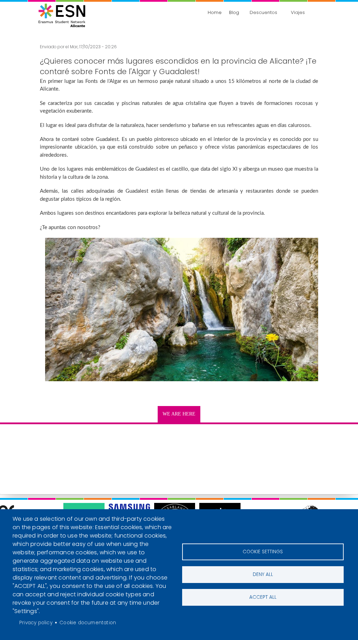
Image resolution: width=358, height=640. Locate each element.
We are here (179, 414)
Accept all (263, 597)
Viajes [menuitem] (298, 12)
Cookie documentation (87, 622)
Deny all (263, 574)
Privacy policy (35, 622)
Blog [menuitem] (234, 12)
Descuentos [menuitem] (263, 12)
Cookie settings (263, 551)
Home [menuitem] (215, 12)
